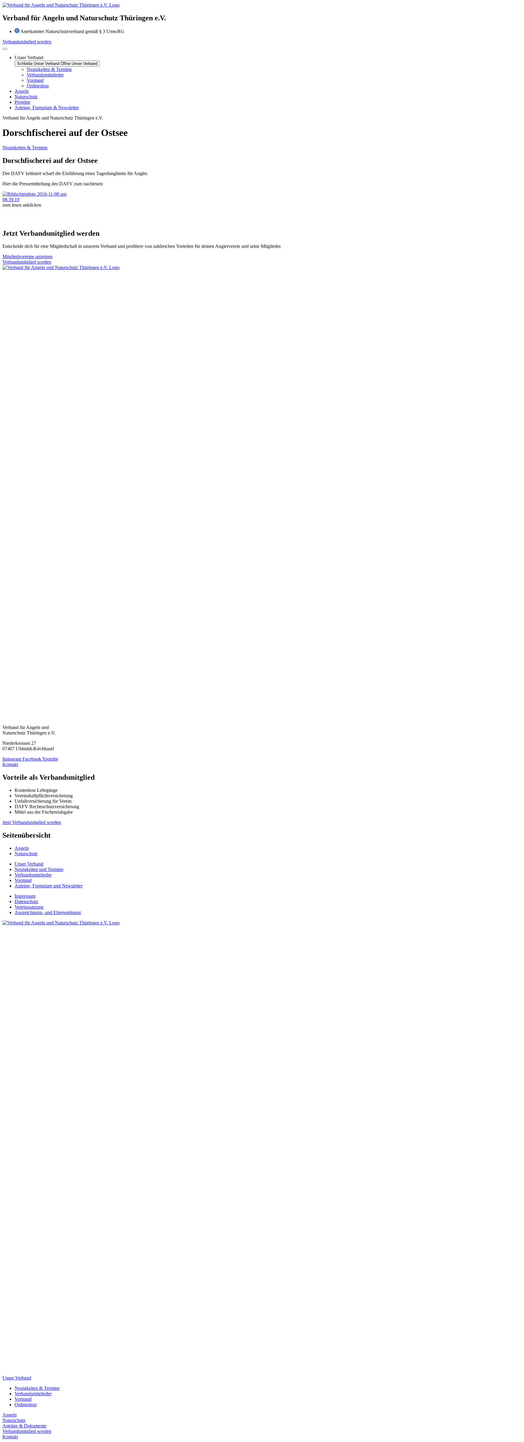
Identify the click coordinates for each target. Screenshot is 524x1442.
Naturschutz (13, 1420)
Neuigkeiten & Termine (25, 147)
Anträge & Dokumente (24, 1425)
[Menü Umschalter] (4, 49)
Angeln (9, 1414)
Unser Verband (16, 1377)
